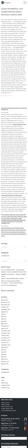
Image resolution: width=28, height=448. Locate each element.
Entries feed (4, 383)
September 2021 (5, 309)
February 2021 (5, 326)
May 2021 (4, 319)
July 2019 (3, 349)
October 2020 (5, 335)
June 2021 (4, 316)
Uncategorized (5, 255)
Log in (2, 380)
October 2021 (5, 307)
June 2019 (4, 352)
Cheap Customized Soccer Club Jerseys (11, 195)
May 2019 (4, 354)
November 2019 (5, 340)
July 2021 (3, 314)
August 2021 (4, 312)
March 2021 (4, 323)
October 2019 (5, 342)
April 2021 (4, 321)
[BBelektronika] (5, 2)
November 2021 (5, 304)
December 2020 (5, 330)
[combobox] (14, 447)
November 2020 (5, 333)
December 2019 (5, 338)
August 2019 (4, 347)
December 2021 (5, 302)
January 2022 (4, 300)
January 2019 (4, 364)
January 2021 (4, 328)
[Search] (25, 247)
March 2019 (4, 359)
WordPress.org (5, 387)
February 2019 (5, 361)
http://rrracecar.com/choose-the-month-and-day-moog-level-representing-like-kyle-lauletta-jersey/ (14, 234)
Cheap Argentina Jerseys (19, 124)
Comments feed (5, 385)
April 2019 (4, 356)
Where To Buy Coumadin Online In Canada (12, 278)
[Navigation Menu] (25, 2)
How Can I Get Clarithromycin (9, 285)
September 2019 (5, 345)
